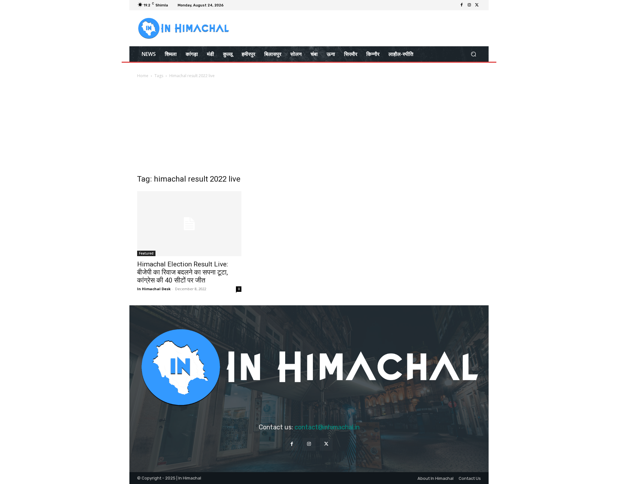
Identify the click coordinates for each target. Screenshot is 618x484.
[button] (473, 53)
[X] (477, 5)
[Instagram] (469, 5)
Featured (146, 253)
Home (142, 75)
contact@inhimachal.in (327, 427)
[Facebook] (461, 5)
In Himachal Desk (154, 288)
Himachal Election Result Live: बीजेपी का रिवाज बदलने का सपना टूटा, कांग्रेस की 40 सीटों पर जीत (182, 272)
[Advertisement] (309, 128)
